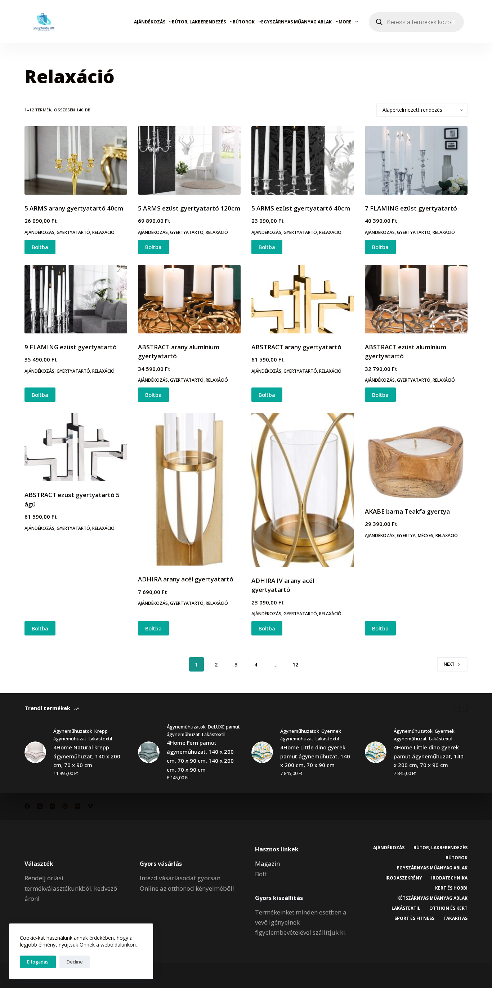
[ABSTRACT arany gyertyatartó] (302, 299)
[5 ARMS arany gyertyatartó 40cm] (75, 160)
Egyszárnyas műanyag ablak (296, 22)
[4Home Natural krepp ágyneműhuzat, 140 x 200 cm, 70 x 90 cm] (35, 752)
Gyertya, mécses (415, 535)
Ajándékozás (149, 22)
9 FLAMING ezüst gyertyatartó (70, 347)
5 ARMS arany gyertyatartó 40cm (73, 208)
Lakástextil (100, 738)
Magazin (267, 863)
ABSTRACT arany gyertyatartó (296, 347)
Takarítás (455, 918)
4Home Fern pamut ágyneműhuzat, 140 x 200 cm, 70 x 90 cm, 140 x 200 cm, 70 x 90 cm (200, 756)
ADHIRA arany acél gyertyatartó (185, 579)
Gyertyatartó (73, 232)
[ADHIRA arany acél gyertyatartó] (189, 489)
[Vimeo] (90, 806)
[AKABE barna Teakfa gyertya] (416, 455)
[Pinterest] (65, 806)
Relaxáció (103, 232)
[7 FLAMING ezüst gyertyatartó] (416, 160)
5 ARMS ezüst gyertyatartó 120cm (189, 208)
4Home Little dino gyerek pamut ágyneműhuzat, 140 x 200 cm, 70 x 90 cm (315, 756)
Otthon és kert (448, 908)
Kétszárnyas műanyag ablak (432, 898)
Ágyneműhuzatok (72, 731)
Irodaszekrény (403, 878)
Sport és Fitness (414, 918)
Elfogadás (38, 961)
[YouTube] (77, 806)
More (345, 22)
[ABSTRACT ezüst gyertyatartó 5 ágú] (75, 447)
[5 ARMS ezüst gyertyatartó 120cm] (189, 160)
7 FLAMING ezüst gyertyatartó (411, 208)
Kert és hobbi (451, 888)
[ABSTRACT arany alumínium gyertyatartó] (189, 299)
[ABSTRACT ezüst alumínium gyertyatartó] (416, 299)
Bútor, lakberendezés (199, 22)
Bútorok (244, 22)
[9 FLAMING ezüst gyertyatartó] (75, 299)
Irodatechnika (449, 878)
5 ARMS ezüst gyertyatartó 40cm (300, 208)
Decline (75, 961)
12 (295, 664)
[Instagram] (52, 806)
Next (449, 664)
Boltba (40, 247)
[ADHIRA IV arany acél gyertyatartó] (302, 490)
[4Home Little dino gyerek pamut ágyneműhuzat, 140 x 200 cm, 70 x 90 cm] (262, 752)
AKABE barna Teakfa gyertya (407, 511)
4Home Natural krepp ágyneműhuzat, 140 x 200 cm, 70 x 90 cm (86, 756)
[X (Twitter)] (40, 806)
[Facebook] (27, 806)
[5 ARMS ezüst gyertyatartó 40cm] (302, 160)
